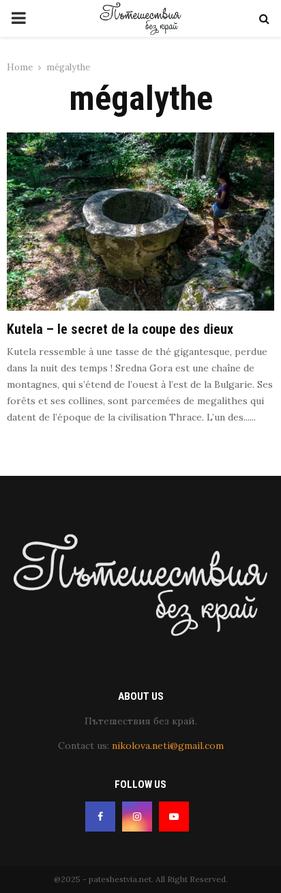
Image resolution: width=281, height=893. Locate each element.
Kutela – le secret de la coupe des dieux (120, 329)
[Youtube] (174, 817)
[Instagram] (137, 817)
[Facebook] (100, 817)
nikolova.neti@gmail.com (168, 745)
